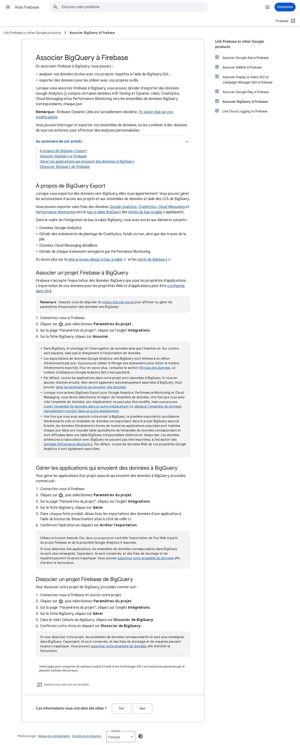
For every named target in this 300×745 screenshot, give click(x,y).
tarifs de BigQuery (152, 259)
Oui (121, 708)
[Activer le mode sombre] (140, 736)
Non (142, 708)
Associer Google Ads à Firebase (246, 58)
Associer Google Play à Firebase (246, 92)
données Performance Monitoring (68, 444)
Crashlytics (147, 207)
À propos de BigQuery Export (63, 151)
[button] (8, 7)
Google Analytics (123, 207)
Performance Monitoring (55, 212)
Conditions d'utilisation (86, 736)
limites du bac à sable (145, 212)
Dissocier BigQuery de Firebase (65, 167)
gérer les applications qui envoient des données (91, 387)
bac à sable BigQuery (104, 212)
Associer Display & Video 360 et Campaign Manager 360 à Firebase (248, 79)
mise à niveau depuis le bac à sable (95, 259)
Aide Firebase (27, 7)
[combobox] (135, 7)
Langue (115, 730)
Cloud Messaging (171, 207)
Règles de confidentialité (53, 736)
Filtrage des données (154, 368)
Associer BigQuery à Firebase (63, 156)
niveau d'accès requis (118, 302)
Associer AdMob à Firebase (242, 67)
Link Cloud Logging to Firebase (245, 111)
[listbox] (120, 736)
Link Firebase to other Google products (239, 44)
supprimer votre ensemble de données (145, 558)
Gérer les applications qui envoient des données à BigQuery (87, 161)
